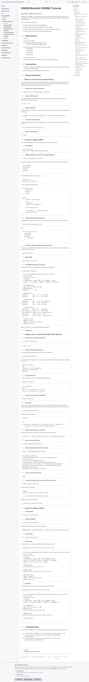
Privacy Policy (48, 656)
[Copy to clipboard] (68, 92)
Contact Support (64, 656)
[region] (45, 530)
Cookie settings (57, 658)
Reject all (19, 679)
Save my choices (28, 679)
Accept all (37, 679)
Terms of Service (56, 656)
